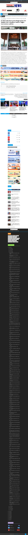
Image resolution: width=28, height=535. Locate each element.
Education (17, 239)
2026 (9, 247)
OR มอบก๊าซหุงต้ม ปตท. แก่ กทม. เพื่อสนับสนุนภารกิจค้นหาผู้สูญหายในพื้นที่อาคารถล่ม (15, 217)
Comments (18, 189)
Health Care (9, 239)
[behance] (18, 0)
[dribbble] (15, 0)
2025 (9, 511)
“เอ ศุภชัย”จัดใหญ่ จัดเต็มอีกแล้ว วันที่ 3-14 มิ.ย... (14, 273)
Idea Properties (10, 238)
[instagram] (19, 0)
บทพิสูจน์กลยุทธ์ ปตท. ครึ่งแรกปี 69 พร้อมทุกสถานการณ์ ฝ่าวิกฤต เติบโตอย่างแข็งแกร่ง (5, 108)
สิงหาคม (10, 248)
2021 (9, 516)
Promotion (13, 239)
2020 (9, 517)
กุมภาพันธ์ (10, 508)
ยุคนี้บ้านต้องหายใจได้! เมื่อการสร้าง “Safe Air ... (14, 433)
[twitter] (11, 0)
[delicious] (21, 0)
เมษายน (10, 506)
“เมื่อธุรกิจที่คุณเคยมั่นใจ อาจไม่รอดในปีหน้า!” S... (14, 430)
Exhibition (9, 240)
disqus (14, 113)
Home (1, 18)
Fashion (13, 240)
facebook (23, 113)
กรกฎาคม (10, 249)
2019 (9, 518)
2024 (9, 512)
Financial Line (4, 18)
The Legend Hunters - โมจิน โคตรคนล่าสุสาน (14, 360)
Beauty (15, 240)
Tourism (18, 238)
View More (26, 99)
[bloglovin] (14, 0)
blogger (5, 113)
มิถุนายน (10, 250)
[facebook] (9, 0)
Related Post (3, 99)
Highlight (14, 189)
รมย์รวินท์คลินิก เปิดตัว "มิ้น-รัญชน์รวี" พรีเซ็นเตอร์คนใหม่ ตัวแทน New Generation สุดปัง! (15, 206)
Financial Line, (11, 25)
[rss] (17, 0)
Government (14, 238)
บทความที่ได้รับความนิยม (10, 189)
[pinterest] (12, 0)
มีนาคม (10, 507)
